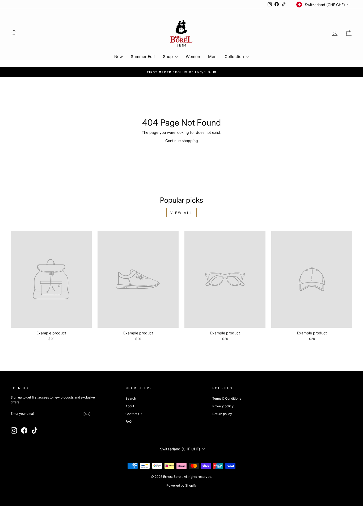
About (129, 406)
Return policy (222, 414)
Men (212, 56)
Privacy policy (223, 406)
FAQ (128, 422)
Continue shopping (181, 140)
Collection (235, 56)
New (118, 56)
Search (130, 398)
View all (181, 213)
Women (193, 56)
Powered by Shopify (181, 485)
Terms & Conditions (226, 398)
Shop (168, 56)
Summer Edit (143, 56)
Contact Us (133, 414)
